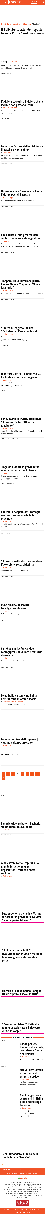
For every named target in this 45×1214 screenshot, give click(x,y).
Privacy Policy (8, 1209)
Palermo (15, 1170)
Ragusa (21, 1173)
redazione (6, 611)
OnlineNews (7, 830)
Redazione (7, 153)
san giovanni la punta (22, 24)
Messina (14, 1173)
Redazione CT (13, 62)
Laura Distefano (9, 241)
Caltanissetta (38, 1170)
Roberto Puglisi (8, 197)
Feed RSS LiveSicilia (35, 1209)
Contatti (16, 1209)
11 (38, 774)
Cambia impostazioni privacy (22, 1212)
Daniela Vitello (27, 1108)
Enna (8, 1173)
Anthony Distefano (10, 108)
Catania (22, 1170)
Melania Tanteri (9, 380)
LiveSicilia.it (6, 24)
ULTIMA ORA (7, 1170)
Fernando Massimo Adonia (13, 702)
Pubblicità (24, 1209)
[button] (2, 1164)
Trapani (35, 1173)
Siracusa (28, 1173)
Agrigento (29, 1170)
